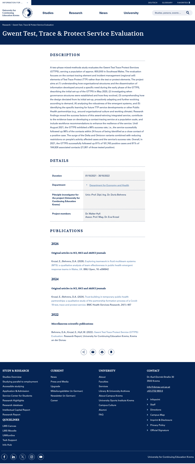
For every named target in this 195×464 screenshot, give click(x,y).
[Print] (102, 352)
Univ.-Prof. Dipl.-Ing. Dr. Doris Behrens (105, 194)
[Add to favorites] (111, 352)
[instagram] (32, 457)
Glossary (166, 3)
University (131, 13)
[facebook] (4, 457)
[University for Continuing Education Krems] (17, 12)
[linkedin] (13, 457)
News (103, 13)
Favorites (181, 3)
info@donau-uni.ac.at (158, 386)
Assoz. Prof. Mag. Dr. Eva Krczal (102, 216)
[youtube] (41, 457)
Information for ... (12, 2)
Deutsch (152, 2)
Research (75, 13)
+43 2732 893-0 (155, 390)
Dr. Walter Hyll (92, 213)
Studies (48, 13)
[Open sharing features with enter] (84, 352)
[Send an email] (93, 352)
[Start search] (187, 12)
